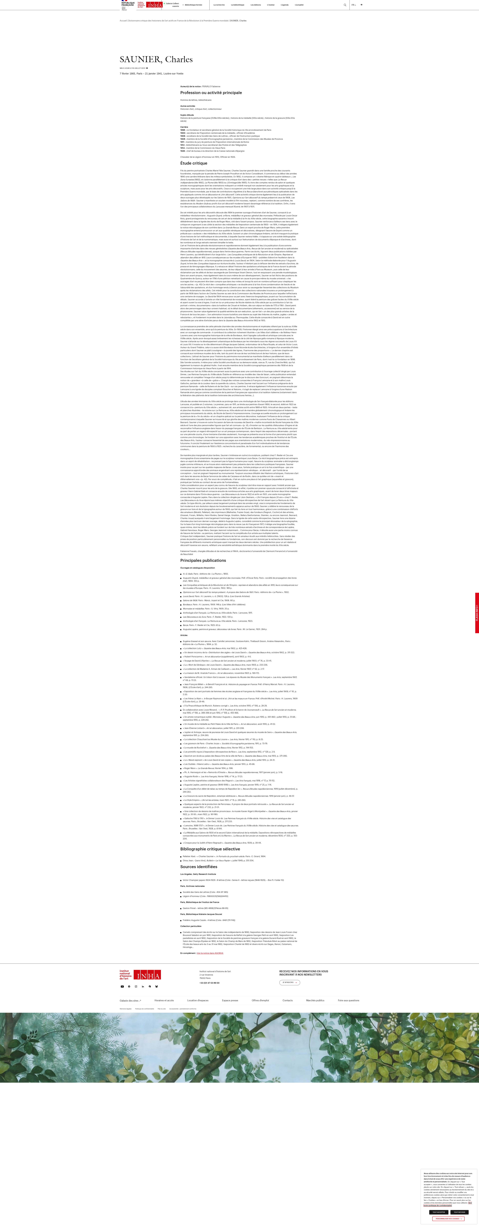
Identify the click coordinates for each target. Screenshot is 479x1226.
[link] (148, 5)
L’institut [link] (270, 5)
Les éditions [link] (256, 5)
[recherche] (345, 5)
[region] (239, 21)
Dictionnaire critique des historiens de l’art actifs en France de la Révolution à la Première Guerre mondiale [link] (178, 21)
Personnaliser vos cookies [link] (447, 1219)
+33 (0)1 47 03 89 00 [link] (209, 983)
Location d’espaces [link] (197, 1000)
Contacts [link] (288, 1000)
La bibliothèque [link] (237, 5)
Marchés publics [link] (315, 1000)
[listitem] (171, 5)
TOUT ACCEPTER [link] (439, 1212)
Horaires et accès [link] (164, 1000)
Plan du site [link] (162, 1009)
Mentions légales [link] (125, 1009)
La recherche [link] (219, 5)
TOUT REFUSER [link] (459, 1212)
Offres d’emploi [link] (260, 1000)
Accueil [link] (123, 21)
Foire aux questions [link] (348, 1000)
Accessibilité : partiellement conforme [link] (182, 1009)
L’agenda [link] (285, 5)
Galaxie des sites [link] (129, 1000)
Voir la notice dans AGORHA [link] (210, 953)
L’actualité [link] (299, 5)
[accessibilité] (361, 5)
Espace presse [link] (230, 1000)
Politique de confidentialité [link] (144, 1009)
